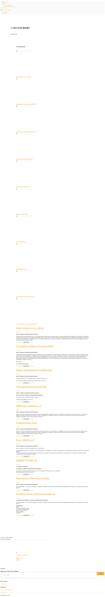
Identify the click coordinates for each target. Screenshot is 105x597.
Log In (5, 13)
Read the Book (26, 342)
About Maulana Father (10, 6)
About (4, 4)
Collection (18, 332)
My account (5, 12)
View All (18, 560)
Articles (4, 7)
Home (4, 1)
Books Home (6, 2)
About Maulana (8, 5)
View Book (31, 342)
